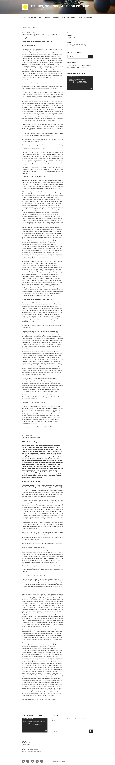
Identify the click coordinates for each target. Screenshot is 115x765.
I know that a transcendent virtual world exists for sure (59, 17)
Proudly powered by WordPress (60, 761)
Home (23, 17)
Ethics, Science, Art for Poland (60, 6)
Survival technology (31, 438)
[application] (80, 83)
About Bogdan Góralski (34, 17)
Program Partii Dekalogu (85, 17)
